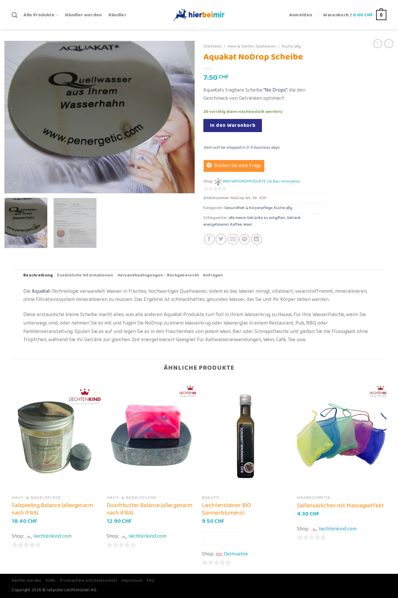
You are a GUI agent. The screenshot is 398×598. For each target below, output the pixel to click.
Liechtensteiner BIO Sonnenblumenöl (226, 509)
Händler (117, 15)
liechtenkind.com (52, 536)
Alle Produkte (39, 15)
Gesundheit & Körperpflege (248, 208)
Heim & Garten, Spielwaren (251, 46)
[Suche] (14, 15)
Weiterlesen (223, 538)
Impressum (131, 580)
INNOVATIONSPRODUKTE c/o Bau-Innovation (261, 181)
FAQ (150, 580)
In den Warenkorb (233, 125)
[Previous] (15, 117)
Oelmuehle (236, 554)
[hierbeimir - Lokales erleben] (199, 14)
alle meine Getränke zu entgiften (257, 218)
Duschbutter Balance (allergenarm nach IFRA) (149, 509)
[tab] (38, 275)
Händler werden (83, 15)
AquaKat (41, 291)
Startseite (212, 46)
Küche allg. (292, 46)
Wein (247, 224)
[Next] (183, 117)
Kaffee (236, 224)
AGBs (50, 580)
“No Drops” (275, 90)
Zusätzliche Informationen (85, 275)
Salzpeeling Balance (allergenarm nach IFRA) (52, 509)
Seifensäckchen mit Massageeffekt (340, 505)
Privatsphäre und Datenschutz (88, 580)
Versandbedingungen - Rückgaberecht (158, 275)
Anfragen (213, 275)
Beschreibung (38, 275)
